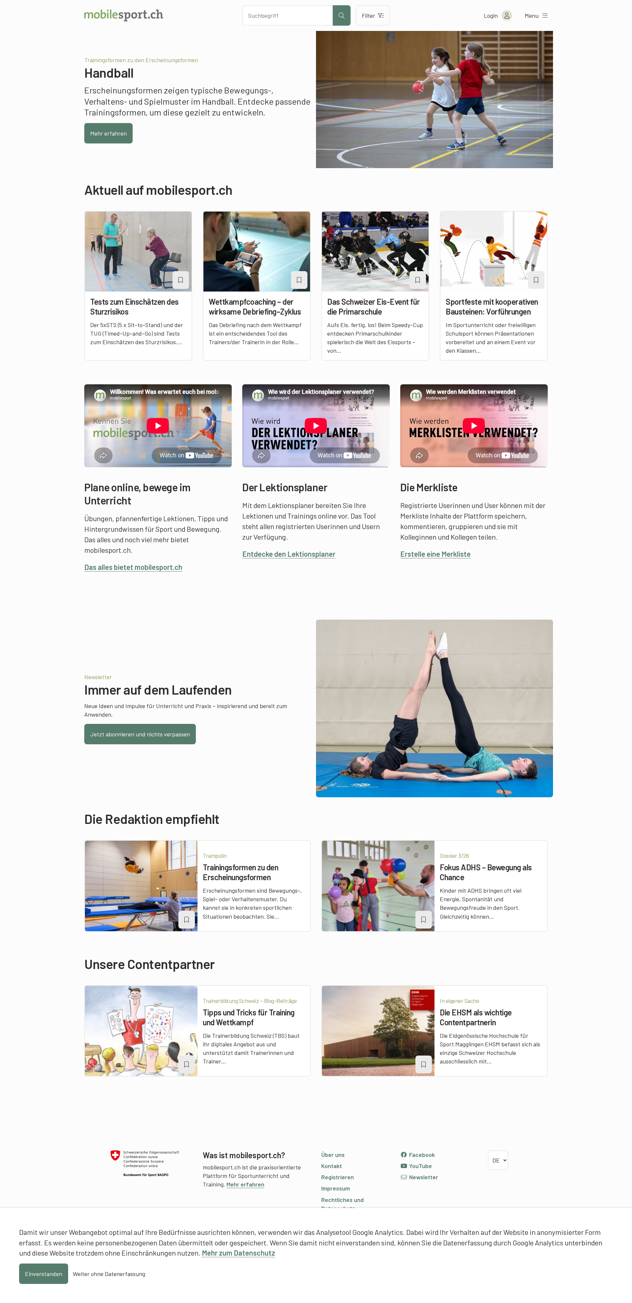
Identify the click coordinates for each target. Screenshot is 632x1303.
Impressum (335, 1188)
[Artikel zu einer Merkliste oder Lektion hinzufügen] (180, 280)
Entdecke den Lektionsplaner (288, 553)
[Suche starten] (342, 15)
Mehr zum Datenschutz (238, 1252)
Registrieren (337, 1177)
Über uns (333, 1154)
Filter (368, 15)
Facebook (421, 1154)
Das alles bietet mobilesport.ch (133, 567)
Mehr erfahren (108, 133)
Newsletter (423, 1177)
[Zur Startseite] (123, 15)
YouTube (420, 1165)
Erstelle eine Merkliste (435, 553)
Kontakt (331, 1165)
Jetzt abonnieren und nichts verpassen (140, 734)
